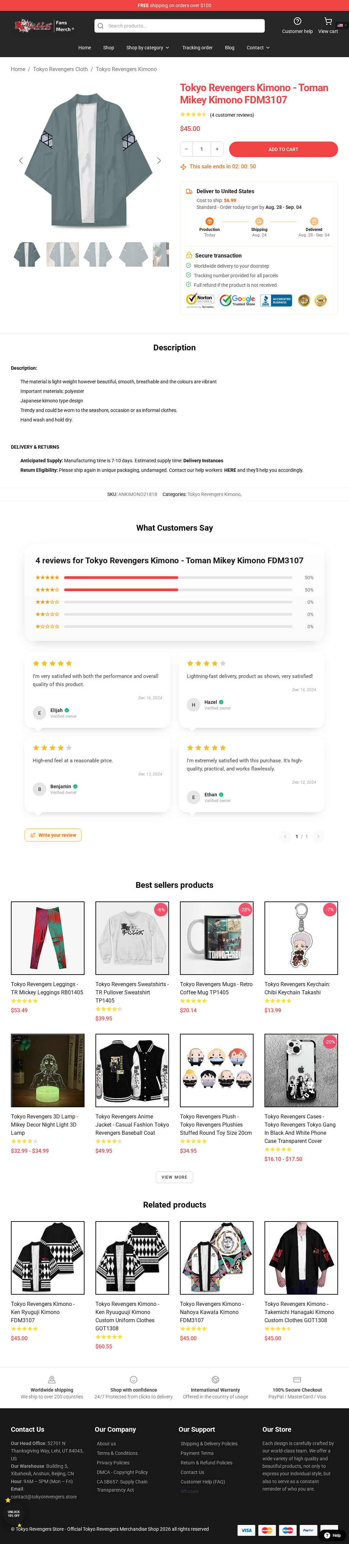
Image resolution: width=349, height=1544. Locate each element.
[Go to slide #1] (27, 254)
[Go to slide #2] (62, 254)
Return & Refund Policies (206, 1462)
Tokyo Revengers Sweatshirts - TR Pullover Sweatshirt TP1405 (132, 992)
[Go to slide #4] (133, 254)
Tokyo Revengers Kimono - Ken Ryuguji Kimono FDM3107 (43, 1312)
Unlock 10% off (14, 1513)
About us (106, 1443)
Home (18, 69)
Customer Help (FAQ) (203, 1481)
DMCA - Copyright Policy (122, 1472)
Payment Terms (197, 1453)
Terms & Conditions (117, 1453)
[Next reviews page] (318, 836)
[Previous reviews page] (285, 836)
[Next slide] (158, 160)
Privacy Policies (113, 1462)
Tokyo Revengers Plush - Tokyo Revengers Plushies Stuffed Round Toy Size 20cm (216, 1124)
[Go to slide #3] (98, 254)
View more (175, 1177)
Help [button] (337, 1535)
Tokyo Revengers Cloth (60, 69)
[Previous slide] (21, 160)
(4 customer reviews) (232, 115)
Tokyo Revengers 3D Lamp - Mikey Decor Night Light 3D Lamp (44, 1124)
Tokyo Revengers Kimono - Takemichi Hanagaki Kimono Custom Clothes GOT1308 (299, 1312)
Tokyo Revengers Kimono (126, 69)
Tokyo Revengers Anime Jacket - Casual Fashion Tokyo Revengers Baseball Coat (132, 1124)
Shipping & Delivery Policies (209, 1443)
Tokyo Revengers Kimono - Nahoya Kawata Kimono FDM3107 (212, 1312)
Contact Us (192, 1472)
